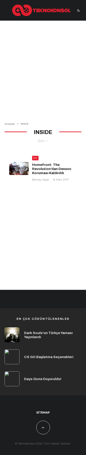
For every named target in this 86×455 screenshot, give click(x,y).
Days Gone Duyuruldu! (42, 379)
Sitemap (43, 412)
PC (35, 158)
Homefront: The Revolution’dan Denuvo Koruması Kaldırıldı (51, 169)
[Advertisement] (43, 72)
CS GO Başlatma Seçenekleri (48, 357)
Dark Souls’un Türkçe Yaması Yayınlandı (48, 335)
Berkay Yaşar (40, 179)
